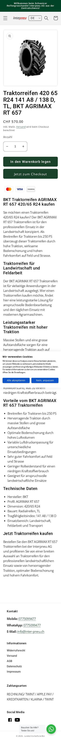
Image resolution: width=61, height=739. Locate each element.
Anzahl (7, 137)
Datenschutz (14, 666)
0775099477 (27, 619)
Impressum (14, 671)
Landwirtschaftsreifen (34, 736)
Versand (21, 126)
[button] (5, 18)
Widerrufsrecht (16, 650)
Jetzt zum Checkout (30, 174)
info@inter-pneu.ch (30, 631)
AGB (9, 661)
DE (32, 18)
